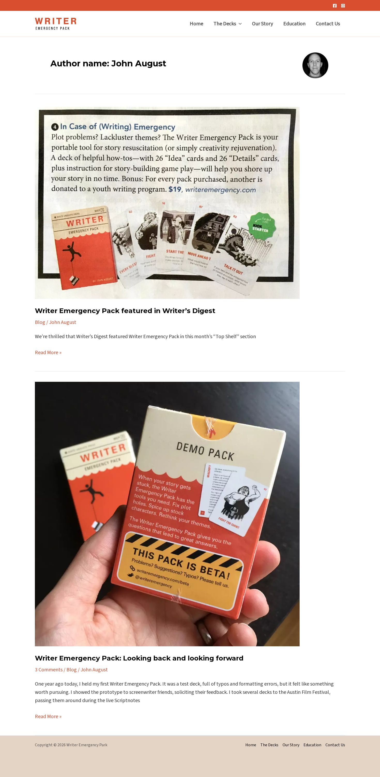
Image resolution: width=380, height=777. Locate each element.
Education (294, 23)
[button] (239, 24)
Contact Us (328, 23)
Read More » (48, 353)
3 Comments (49, 669)
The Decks (225, 23)
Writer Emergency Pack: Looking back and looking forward (139, 658)
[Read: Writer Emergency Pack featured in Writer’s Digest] (167, 202)
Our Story (262, 23)
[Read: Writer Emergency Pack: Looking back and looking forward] (167, 513)
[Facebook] (335, 6)
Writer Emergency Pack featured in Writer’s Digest (125, 311)
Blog (40, 322)
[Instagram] (343, 6)
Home (196, 23)
